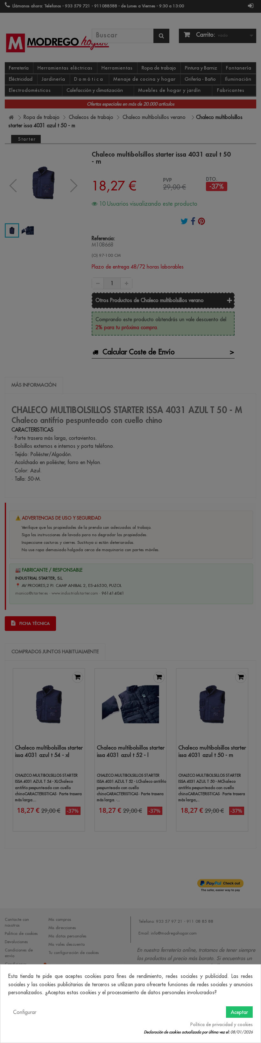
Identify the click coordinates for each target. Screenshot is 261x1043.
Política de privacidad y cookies (221, 1024)
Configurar (24, 1012)
